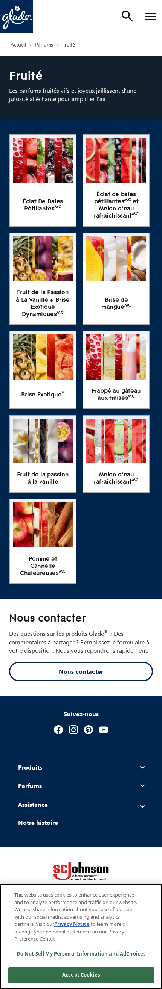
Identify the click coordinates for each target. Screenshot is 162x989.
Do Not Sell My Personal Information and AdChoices (81, 953)
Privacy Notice (72, 924)
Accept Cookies (81, 974)
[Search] (127, 16)
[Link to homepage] (16, 16)
